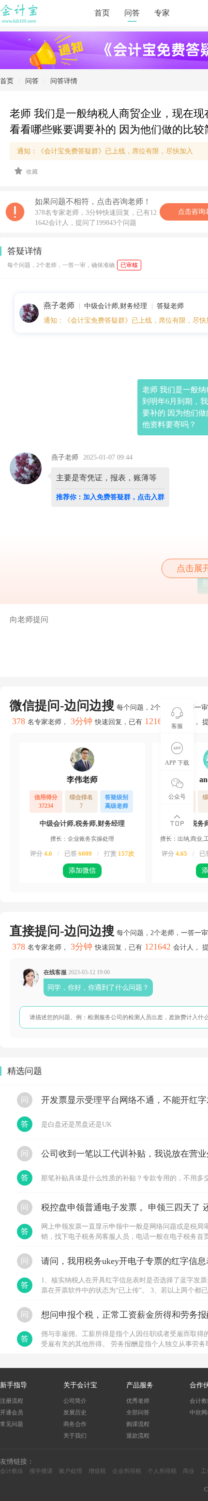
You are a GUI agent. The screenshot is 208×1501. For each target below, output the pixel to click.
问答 (132, 13)
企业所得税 (126, 1471)
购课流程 (137, 1424)
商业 (188, 1471)
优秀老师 (137, 1400)
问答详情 (63, 81)
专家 (162, 13)
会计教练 (11, 1471)
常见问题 (11, 1424)
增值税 (97, 1471)
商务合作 (75, 1424)
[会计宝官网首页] (20, 21)
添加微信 (82, 870)
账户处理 (70, 1471)
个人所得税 (162, 1471)
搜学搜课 (41, 1471)
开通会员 (11, 1412)
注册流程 (11, 1400)
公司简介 (75, 1400)
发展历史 (75, 1412)
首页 (102, 13)
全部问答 (137, 1412)
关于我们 (75, 1435)
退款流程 (137, 1435)
